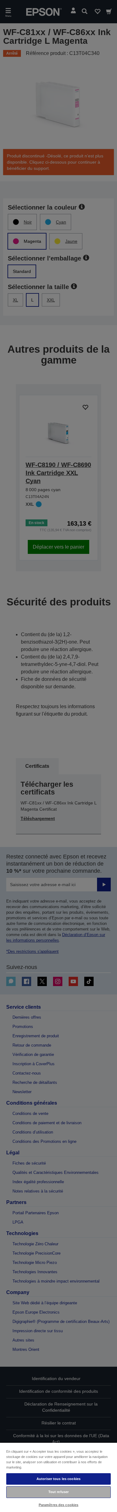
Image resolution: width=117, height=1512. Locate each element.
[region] (58, 1477)
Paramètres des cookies (59, 1505)
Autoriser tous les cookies (58, 1479)
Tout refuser (58, 1492)
